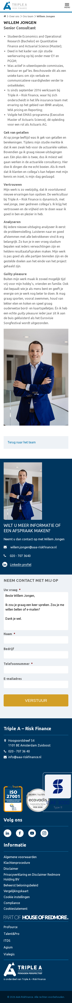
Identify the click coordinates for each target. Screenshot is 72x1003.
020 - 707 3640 (20, 555)
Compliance (12, 903)
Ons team (28, 16)
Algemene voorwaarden (20, 857)
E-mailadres (13, 678)
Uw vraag (12, 590)
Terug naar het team (21, 442)
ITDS (7, 940)
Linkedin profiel (20, 564)
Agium (8, 947)
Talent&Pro (11, 933)
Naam (9, 634)
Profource (10, 927)
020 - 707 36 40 (19, 751)
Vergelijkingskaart (16, 891)
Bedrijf (9, 649)
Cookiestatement (15, 908)
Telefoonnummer (18, 663)
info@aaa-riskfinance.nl (24, 757)
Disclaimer (11, 868)
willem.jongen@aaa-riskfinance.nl (33, 547)
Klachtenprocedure (17, 862)
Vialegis (9, 954)
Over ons (14, 16)
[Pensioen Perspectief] (36, 969)
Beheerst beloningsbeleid (21, 885)
